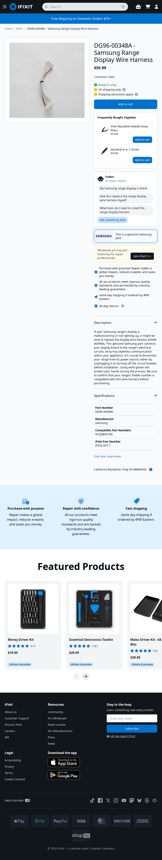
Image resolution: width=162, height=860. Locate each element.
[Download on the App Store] (64, 762)
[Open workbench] (138, 7)
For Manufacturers (60, 731)
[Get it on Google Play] (64, 775)
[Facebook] (100, 800)
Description (102, 322)
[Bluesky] (139, 800)
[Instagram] (116, 800)
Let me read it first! (122, 736)
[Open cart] (148, 7)
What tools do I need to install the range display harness (122, 210)
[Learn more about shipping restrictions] (124, 89)
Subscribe (132, 728)
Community (55, 712)
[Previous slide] (76, 676)
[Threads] (147, 800)
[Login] (156, 7)
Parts (19, 28)
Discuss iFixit (13, 724)
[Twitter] (108, 800)
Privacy (9, 766)
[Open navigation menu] (5, 7)
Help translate (14, 800)
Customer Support (17, 718)
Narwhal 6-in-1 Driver (125, 149)
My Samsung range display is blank (123, 188)
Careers (10, 731)
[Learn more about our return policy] (123, 306)
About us (11, 712)
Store (8, 28)
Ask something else (112, 220)
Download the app (62, 753)
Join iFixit (142, 256)
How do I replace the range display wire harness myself (123, 198)
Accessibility (13, 760)
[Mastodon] (131, 800)
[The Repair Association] (155, 800)
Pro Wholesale (57, 718)
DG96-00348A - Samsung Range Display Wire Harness (62, 28)
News (51, 743)
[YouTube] (124, 800)
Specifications (104, 395)
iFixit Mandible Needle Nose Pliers (129, 128)
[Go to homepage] (22, 6)
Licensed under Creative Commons (91, 848)
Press (51, 737)
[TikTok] (92, 800)
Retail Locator (57, 724)
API (7, 737)
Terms (9, 773)
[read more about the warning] (150, 469)
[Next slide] (85, 676)
